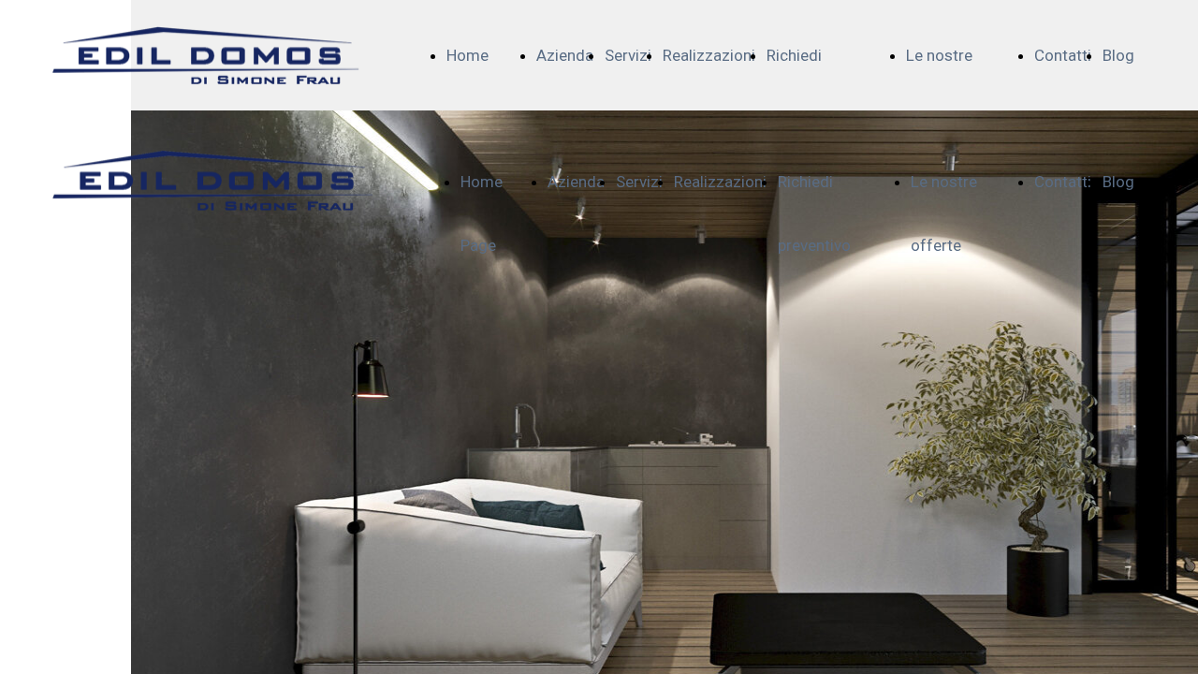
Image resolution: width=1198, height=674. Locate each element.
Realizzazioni (709, 55)
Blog (1118, 55)
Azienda (564, 55)
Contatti (1062, 55)
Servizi (628, 55)
